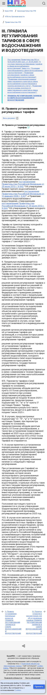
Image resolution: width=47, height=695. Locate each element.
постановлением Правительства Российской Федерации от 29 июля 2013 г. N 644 (23, 205)
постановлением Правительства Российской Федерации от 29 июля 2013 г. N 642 (23, 184)
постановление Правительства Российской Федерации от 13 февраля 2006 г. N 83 (23, 193)
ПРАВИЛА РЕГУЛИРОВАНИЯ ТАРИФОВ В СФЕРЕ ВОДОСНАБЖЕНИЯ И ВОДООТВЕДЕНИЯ (25, 98)
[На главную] (16, 3)
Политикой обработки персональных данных (22, 665)
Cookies (17, 690)
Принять (39, 686)
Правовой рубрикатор (13, 678)
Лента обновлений (32, 678)
